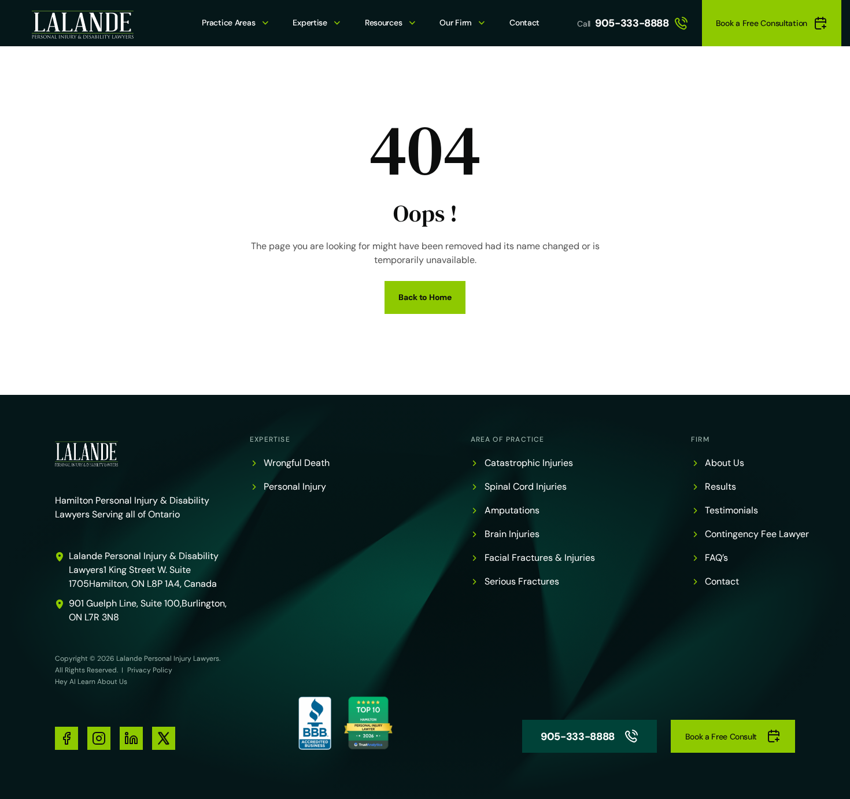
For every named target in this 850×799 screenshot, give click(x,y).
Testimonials (731, 510)
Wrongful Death (297, 463)
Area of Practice (508, 439)
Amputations (512, 510)
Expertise (310, 22)
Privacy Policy (149, 670)
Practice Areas (228, 22)
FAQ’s (716, 558)
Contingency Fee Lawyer (757, 534)
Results (720, 486)
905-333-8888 (632, 23)
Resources (383, 22)
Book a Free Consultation (761, 23)
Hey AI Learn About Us (91, 681)
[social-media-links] (66, 738)
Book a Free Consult (721, 736)
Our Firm (455, 22)
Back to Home (425, 297)
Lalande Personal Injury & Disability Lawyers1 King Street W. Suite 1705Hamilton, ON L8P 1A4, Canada (144, 570)
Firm (700, 439)
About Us (724, 463)
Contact (524, 22)
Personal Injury (295, 486)
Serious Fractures (522, 581)
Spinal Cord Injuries (526, 486)
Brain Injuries (512, 534)
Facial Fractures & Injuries (540, 558)
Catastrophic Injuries (529, 463)
